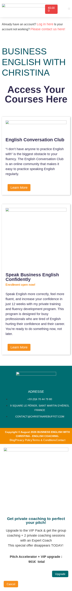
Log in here (45, 24)
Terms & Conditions (44, 440)
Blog (12, 440)
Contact (60, 440)
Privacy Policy (23, 440)
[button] (69, 9)
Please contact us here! (47, 29)
